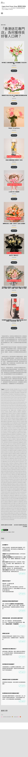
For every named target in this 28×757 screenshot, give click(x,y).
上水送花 (6, 411)
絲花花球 (24, 473)
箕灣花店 (9, 469)
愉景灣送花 (3, 445)
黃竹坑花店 (6, 519)
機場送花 (23, 453)
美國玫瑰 (15, 476)
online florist (11, 407)
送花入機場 (14, 495)
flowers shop (12, 402)
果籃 (15, 452)
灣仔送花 (22, 461)
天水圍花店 (9, 431)
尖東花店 (7, 436)
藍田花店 (19, 485)
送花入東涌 (9, 495)
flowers (7, 402)
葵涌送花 (22, 484)
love (2, 407)
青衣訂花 (6, 506)
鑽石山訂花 (16, 503)
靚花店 (14, 506)
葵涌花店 (14, 484)
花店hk (22, 477)
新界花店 (22, 447)
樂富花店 (10, 453)
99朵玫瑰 (12, 392)
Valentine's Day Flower (14, 408)
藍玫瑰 (5, 485)
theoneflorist (6, 408)
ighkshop (21, 405)
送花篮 (11, 500)
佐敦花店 (13, 418)
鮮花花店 (10, 514)
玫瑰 (4, 464)
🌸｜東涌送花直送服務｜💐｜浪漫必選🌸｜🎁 (11, 716)
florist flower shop (15, 397)
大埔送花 (5, 429)
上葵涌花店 (23, 411)
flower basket (4, 399)
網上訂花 (7, 474)
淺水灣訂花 (20, 460)
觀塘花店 (19, 489)
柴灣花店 (23, 452)
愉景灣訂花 (24, 444)
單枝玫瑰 (5, 424)
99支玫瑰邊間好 (5, 392)
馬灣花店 (5, 513)
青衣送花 (10, 506)
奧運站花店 (14, 432)
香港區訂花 (13, 510)
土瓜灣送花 (8, 426)
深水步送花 (10, 460)
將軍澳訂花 (14, 434)
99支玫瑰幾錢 (13, 391)
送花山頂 (12, 498)
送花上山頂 (20, 493)
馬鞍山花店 (13, 513)
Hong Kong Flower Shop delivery (8, 405)
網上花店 (3, 474)
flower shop (22, 399)
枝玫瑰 (17, 452)
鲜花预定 (7, 518)
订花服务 (24, 490)
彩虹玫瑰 (16, 440)
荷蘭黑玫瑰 (9, 484)
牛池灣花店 (10, 463)
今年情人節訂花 (7, 418)
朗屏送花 (20, 450)
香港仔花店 (19, 508)
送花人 (24, 493)
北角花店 (14, 421)
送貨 (20, 500)
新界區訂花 (12, 447)
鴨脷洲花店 (11, 518)
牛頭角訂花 (21, 463)
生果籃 (13, 466)
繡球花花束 (23, 474)
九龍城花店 (18, 415)
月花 (8, 450)
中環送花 (18, 413)
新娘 (3, 447)
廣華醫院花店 (5, 440)
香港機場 (23, 510)
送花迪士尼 (16, 500)
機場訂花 (19, 453)
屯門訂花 (22, 437)
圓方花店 (13, 424)
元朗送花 (14, 419)
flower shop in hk (14, 400)
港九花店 (9, 461)
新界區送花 (17, 447)
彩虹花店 (21, 440)
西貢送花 (15, 489)
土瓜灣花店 (23, 424)
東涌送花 (11, 452)
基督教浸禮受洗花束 (20, 426)
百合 (23, 466)
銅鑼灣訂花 (16, 501)
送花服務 (16, 498)
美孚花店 (20, 476)
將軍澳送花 (19, 434)
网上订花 (7, 476)
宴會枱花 (4, 434)
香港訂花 (11, 511)
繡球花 (19, 474)
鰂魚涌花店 (15, 514)
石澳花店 (7, 468)
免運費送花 (21, 419)
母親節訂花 (15, 455)
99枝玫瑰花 (10, 394)
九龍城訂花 (23, 415)
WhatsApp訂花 (4, 410)
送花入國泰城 (4, 495)
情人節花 (24, 442)
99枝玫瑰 (22, 392)
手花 (21, 445)
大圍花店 (5, 427)
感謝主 (12, 445)
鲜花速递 (3, 518)
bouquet (8, 395)
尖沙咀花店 (11, 436)
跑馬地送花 (12, 493)
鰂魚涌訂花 (20, 514)
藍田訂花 (23, 485)
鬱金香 (6, 514)
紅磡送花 (7, 473)
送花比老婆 (7, 500)
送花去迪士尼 (7, 498)
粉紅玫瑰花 (10, 471)
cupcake (12, 395)
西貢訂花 (10, 489)
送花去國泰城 (11, 497)
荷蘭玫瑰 (4, 484)
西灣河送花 (22, 487)
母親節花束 (10, 455)
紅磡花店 (24, 471)
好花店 (21, 432)
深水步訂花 (4, 460)
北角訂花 (18, 421)
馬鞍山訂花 (18, 513)
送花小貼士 (3, 24)
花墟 (13, 477)
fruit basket (18, 402)
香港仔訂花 (24, 508)
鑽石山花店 (10, 503)
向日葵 (18, 423)
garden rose (23, 402)
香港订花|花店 (21, 511)
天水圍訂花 (14, 431)
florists (21, 397)
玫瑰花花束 (19, 464)
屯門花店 (18, 437)
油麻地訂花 (6, 458)
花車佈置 (14, 481)
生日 (23, 464)
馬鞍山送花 (23, 513)
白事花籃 (17, 466)
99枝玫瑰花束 (17, 394)
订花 (21, 490)
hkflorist (8, 403)
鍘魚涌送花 (5, 503)
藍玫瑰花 (9, 485)
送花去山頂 (17, 497)
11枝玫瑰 (15, 389)
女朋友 (18, 432)
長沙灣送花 (10, 505)
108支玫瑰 (6, 389)
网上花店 (3, 476)
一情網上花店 (13, 410)
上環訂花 (15, 411)
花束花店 (18, 479)
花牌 (21, 479)
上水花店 (23, 410)
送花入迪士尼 (20, 495)
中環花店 (10, 413)
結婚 (17, 473)
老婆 (23, 476)
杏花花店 (24, 450)
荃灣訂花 (22, 481)
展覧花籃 (14, 437)
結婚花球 (20, 473)
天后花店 (4, 431)
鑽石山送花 (21, 503)
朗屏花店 (12, 450)
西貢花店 (6, 489)
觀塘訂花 (23, 489)
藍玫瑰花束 (14, 485)
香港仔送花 (3, 510)
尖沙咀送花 (22, 436)
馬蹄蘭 (9, 513)
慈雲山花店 (17, 445)
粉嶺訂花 (23, 469)
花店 (20, 477)
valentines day (23, 408)
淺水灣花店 (15, 460)
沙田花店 (9, 456)
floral (7, 397)
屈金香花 (4, 437)
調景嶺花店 (17, 490)
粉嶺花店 (19, 469)
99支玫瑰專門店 (5, 391)
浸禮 (16, 458)
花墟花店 (16, 477)
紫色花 (14, 473)
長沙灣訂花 (5, 505)
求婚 (24, 455)
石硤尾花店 (12, 468)
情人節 (9, 442)
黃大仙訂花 (22, 518)
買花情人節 (10, 492)
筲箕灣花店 (19, 468)
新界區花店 (7, 447)
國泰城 (9, 424)
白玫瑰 (20, 466)
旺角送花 (5, 450)
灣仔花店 (14, 461)
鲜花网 (24, 516)
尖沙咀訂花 (17, 436)
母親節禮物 (4, 455)
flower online (17, 399)
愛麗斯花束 (8, 445)
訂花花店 (13, 490)
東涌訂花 (7, 452)
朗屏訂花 (16, 450)
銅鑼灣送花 (21, 501)
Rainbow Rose (23, 407)
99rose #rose (20, 389)
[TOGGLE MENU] (2, 13)
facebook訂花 (18, 395)
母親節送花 (20, 455)
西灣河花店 (12, 487)
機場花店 (15, 453)
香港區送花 (19, 510)
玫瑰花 (11, 464)
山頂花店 (5, 439)
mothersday (6, 407)
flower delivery (10, 399)
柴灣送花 (6, 453)
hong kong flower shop (20, 403)
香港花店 (7, 511)
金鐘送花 (6, 501)
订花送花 (3, 492)
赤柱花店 (15, 492)
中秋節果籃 (23, 413)
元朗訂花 (9, 419)
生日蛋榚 (5, 466)
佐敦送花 (22, 418)
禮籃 (16, 468)
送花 (16, 493)
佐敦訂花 (17, 418)
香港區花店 (8, 510)
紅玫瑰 (15, 471)
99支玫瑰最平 (19, 391)
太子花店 (9, 432)
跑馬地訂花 (7, 493)
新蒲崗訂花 (6, 448)
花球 (23, 479)
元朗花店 (5, 419)
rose (2, 408)
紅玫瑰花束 (19, 471)
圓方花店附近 (18, 424)
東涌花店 (3, 452)
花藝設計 (7, 481)
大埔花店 (22, 427)
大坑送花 (18, 427)
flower (24, 397)
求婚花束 (5, 456)
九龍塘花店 (7, 416)
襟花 (8, 487)
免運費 (17, 419)
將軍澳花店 (9, 434)
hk (5, 403)
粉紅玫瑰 (6, 471)
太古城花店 (4, 432)
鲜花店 (16, 516)
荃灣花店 (18, 481)
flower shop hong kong (6, 400)
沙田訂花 (14, 456)
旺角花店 (23, 448)
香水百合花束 (13, 508)
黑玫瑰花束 (11, 519)
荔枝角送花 (20, 482)
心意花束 (5, 442)
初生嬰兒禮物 (9, 421)
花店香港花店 (10, 479)
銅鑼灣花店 (10, 501)
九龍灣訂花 (18, 416)
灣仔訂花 (18, 461)
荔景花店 (5, 482)
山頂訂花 (9, 439)
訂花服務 (8, 490)
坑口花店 (13, 426)
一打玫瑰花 (18, 410)
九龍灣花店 (12, 416)
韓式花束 (18, 506)
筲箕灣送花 (4, 469)
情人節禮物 (19, 442)
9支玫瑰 (21, 394)
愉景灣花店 (19, 444)
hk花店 (13, 403)
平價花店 (18, 439)
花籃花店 (3, 481)
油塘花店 (22, 456)
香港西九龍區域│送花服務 (6, 525)
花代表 (10, 477)
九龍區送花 (12, 415)
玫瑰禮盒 (7, 464)
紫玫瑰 (10, 473)
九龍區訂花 (7, 415)
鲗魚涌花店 (4, 516)
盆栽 (4, 468)
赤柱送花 (23, 492)
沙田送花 (18, 456)
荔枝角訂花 (15, 482)
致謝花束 (5, 477)
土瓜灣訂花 (3, 426)
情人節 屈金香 (14, 442)
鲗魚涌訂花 (10, 516)
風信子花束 (22, 506)
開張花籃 (18, 505)
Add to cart (14, 70)
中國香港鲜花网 (4, 413)
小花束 (23, 434)
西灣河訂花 (17, 487)
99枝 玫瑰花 (16, 392)
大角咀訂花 (20, 429)
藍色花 (5, 487)
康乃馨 (21, 439)
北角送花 (23, 421)
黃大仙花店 (17, 518)
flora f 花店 (23, 395)
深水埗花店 (19, 458)
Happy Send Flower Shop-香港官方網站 (14, 6)
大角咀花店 (15, 429)
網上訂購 (11, 474)
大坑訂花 (14, 427)
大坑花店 (9, 427)
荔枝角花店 (10, 482)
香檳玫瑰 (8, 508)
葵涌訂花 (18, 484)
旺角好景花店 (17, 448)
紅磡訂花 (3, 473)
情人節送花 (13, 444)
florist (10, 397)
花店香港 (5, 479)
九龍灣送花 (23, 416)
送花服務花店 (22, 498)
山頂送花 (14, 439)
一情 (9, 410)
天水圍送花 (19, 431)
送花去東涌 (22, 497)
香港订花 (15, 511)
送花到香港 (5, 497)
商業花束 (23, 423)
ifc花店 (16, 405)
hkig (11, 403)
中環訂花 (14, 413)
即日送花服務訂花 (7, 423)
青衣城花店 (22, 505)
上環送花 (19, 411)
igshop (24, 405)
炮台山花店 (5, 463)
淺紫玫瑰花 (4, 461)
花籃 (26, 479)
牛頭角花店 (16, 463)
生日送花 (9, 466)
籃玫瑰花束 (14, 469)
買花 (6, 492)
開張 (15, 505)
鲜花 (14, 516)
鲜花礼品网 (20, 516)
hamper (2, 403)
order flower (17, 407)
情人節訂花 (8, 444)
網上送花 (15, 474)
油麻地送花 (11, 458)
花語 (10, 481)
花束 (15, 479)
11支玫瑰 (11, 389)
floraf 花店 (3, 397)
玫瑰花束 (15, 464)
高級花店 (3, 514)
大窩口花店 (10, 429)
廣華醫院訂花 (11, 440)
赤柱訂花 (19, 492)
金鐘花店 (23, 500)
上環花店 (10, 411)
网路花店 (11, 476)
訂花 (5, 490)
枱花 (20, 452)
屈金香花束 (9, 437)
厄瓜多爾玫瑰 (14, 423)
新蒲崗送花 (11, 448)
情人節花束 (3, 444)
